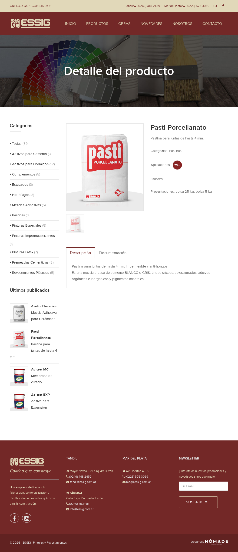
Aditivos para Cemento (29, 154)
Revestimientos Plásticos (30, 272)
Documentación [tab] (113, 253)
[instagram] (26, 519)
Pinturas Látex (22, 252)
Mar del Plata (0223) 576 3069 (186, 6)
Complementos (23, 174)
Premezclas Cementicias (30, 262)
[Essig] (30, 23)
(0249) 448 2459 (80, 476)
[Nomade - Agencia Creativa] (216, 541)
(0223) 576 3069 (136, 476)
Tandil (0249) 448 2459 (142, 6)
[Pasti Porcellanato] (104, 167)
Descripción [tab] (80, 253)
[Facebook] (15, 519)
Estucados (20, 184)
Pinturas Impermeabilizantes (33, 236)
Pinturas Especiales (26, 225)
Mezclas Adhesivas (26, 205)
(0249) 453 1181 (79, 504)
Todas (16, 143)
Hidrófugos (21, 195)
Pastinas (18, 215)
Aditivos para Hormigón (30, 164)
